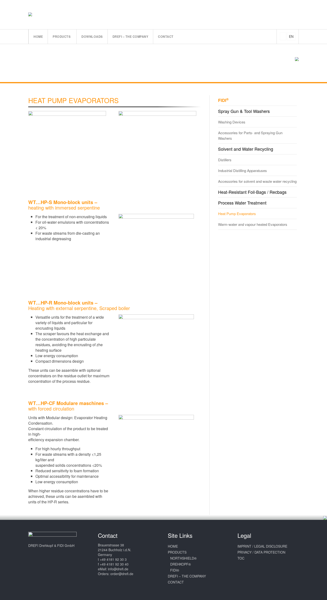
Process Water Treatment (242, 203)
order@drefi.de (121, 573)
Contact (176, 582)
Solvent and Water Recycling (245, 149)
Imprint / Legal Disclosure (262, 546)
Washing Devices (231, 121)
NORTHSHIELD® (183, 558)
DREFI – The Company (187, 576)
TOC (240, 558)
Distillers (224, 159)
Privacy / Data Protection (261, 552)
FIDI (223, 100)
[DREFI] (35, 14)
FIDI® (174, 570)
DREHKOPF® (180, 564)
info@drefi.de (118, 569)
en (291, 36)
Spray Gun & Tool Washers (244, 111)
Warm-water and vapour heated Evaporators (252, 224)
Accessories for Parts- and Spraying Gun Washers (250, 135)
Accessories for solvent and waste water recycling (257, 181)
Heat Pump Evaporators (237, 213)
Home (173, 546)
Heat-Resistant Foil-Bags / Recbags (252, 192)
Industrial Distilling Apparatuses (242, 170)
